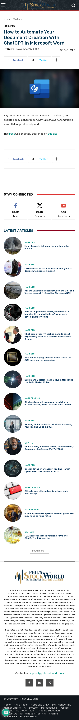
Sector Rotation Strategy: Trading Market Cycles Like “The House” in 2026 (47, 470)
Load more (38, 550)
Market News (32, 398)
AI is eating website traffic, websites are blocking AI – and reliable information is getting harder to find (47, 314)
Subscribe (64, 203)
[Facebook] (29, 682)
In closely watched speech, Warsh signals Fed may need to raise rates (49, 514)
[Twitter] (49, 682)
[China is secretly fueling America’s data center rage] (13, 491)
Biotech (29, 532)
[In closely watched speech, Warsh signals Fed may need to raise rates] (13, 513)
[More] (56, 60)
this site (52, 133)
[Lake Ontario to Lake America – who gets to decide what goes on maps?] (13, 268)
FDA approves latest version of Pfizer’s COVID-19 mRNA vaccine (46, 537)
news (10, 49)
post (12, 133)
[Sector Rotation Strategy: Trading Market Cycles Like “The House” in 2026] (13, 468)
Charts (29, 443)
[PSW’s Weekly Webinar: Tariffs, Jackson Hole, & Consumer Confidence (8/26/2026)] (13, 446)
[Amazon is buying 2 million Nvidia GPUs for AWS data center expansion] (13, 357)
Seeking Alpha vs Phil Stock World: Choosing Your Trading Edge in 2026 (48, 425)
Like (15, 203)
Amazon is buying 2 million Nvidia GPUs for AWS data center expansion (48, 358)
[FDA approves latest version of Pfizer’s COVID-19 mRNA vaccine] (13, 535)
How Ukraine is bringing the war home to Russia (47, 247)
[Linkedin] (39, 682)
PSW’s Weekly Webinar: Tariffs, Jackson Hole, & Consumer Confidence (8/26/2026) (50, 447)
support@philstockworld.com (47, 673)
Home (7, 19)
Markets (17, 19)
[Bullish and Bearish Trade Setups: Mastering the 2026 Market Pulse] (13, 379)
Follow (39, 203)
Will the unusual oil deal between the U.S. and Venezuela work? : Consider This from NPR (49, 292)
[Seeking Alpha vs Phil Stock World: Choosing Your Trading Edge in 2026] (13, 424)
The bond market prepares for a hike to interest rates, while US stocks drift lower (48, 403)
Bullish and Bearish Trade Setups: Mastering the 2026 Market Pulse (49, 381)
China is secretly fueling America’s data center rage (46, 492)
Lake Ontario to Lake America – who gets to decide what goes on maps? (48, 269)
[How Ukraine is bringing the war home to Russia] (13, 246)
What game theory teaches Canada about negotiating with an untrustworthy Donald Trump (48, 336)
